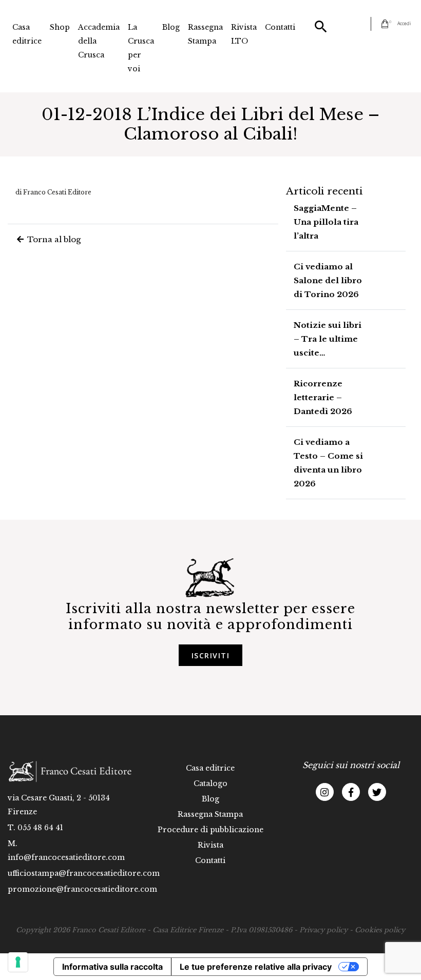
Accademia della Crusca (99, 41)
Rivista (210, 845)
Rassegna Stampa (205, 34)
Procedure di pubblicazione (210, 829)
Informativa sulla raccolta (112, 967)
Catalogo (210, 783)
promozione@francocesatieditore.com (82, 889)
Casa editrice (27, 34)
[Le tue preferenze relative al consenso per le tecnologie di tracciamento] (18, 962)
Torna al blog (53, 239)
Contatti (280, 27)
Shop (60, 27)
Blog (171, 27)
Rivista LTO (244, 34)
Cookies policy (380, 930)
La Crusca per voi (141, 48)
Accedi (404, 23)
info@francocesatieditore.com (66, 857)
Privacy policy (323, 930)
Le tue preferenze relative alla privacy (256, 967)
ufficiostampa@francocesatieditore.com (84, 873)
